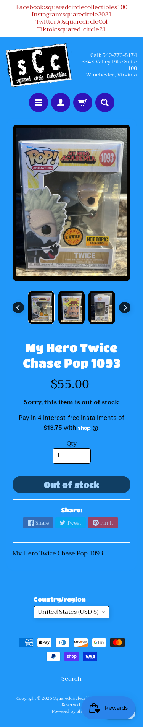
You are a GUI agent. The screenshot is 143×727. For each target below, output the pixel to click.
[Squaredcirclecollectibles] (39, 65)
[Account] (60, 102)
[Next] (124, 307)
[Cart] (82, 102)
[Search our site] (104, 102)
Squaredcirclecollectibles (79, 698)
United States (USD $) (68, 612)
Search (71, 678)
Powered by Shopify (72, 711)
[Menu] (38, 102)
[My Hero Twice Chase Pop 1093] (41, 307)
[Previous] (18, 307)
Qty (72, 443)
